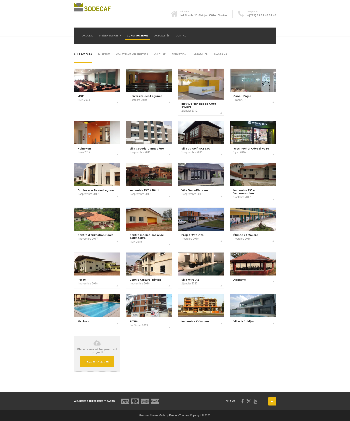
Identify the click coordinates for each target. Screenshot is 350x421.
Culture (160, 54)
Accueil (87, 35)
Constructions (137, 35)
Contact (182, 35)
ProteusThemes (179, 415)
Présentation (108, 35)
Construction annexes (132, 54)
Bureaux (104, 54)
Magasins (220, 54)
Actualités (162, 35)
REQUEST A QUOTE (97, 361)
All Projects (83, 54)
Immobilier (200, 54)
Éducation (179, 54)
